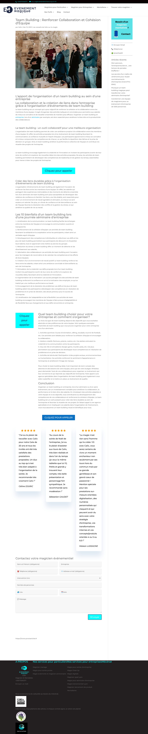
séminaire (35, 117)
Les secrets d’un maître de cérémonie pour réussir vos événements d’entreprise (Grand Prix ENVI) (121, 79)
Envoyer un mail (21, 684)
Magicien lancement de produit (79, 687)
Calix (20, 27)
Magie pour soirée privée (42, 670)
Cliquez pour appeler (58, 170)
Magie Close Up (73, 670)
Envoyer (94, 617)
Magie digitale (72, 674)
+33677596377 (22, 1)
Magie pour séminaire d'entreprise (80, 680)
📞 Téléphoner (117, 49)
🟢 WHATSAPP (117, 53)
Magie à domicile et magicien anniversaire (49, 674)
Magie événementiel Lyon (77, 684)
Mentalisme (71, 690)
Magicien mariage (40, 667)
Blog (59, 12)
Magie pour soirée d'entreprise (79, 667)
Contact (66, 12)
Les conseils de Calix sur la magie (45, 27)
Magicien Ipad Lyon (75, 677)
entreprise (19, 117)
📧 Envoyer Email (118, 45)
